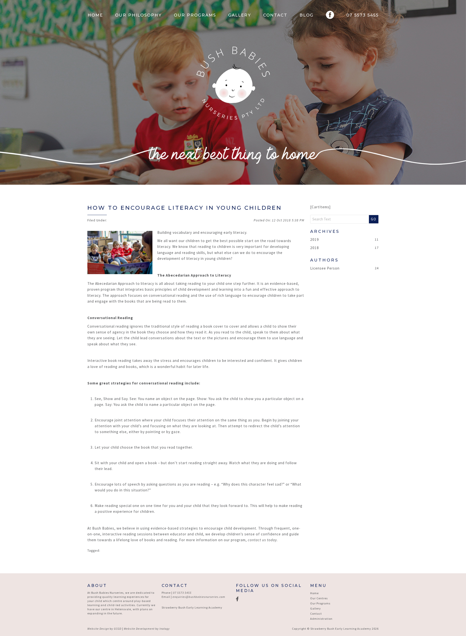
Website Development (139, 628)
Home (95, 15)
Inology (164, 628)
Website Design (98, 628)
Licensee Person (325, 268)
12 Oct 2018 (288, 220)
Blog (307, 15)
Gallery (239, 15)
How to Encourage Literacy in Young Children (184, 207)
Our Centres (319, 598)
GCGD (117, 628)
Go (373, 219)
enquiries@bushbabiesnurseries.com (199, 597)
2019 (314, 239)
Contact (275, 15)
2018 (314, 247)
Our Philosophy (138, 15)
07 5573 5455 (362, 15)
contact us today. (263, 540)
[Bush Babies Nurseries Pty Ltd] (233, 83)
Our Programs (195, 15)
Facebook (330, 15)
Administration (321, 618)
